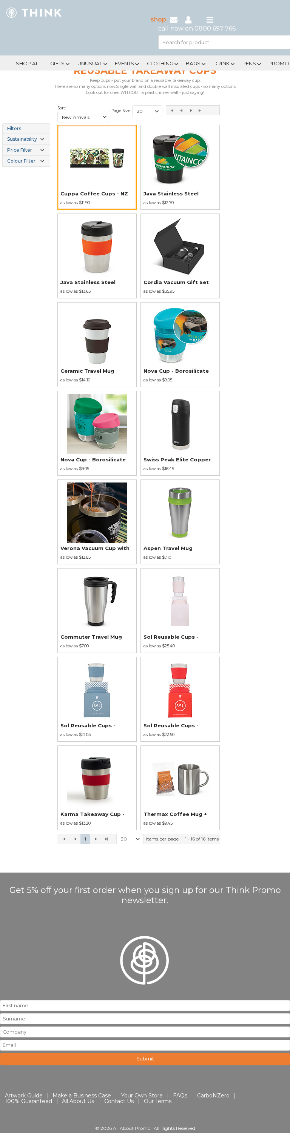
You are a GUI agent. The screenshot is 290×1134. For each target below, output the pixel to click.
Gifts (57, 63)
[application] (138, 839)
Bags (193, 63)
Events (124, 63)
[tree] (26, 145)
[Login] (188, 19)
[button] (104, 117)
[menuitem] (28, 63)
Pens (249, 63)
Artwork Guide (24, 1095)
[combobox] (83, 117)
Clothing (160, 63)
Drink (221, 63)
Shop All (28, 63)
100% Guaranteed (28, 1101)
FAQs (180, 1095)
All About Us (78, 1101)
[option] (97, 167)
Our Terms (157, 1101)
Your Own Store (142, 1095)
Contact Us (119, 1101)
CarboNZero (213, 1095)
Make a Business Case (81, 1095)
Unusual (89, 63)
